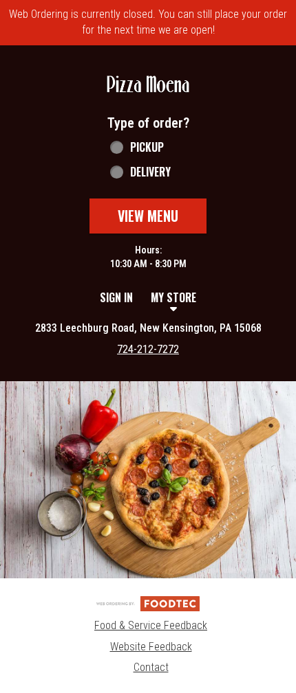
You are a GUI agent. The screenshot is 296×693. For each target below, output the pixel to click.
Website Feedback (151, 646)
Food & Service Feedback (150, 625)
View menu (148, 215)
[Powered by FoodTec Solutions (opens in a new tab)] (148, 602)
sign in (116, 297)
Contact (151, 667)
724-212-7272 (148, 349)
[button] (148, 85)
